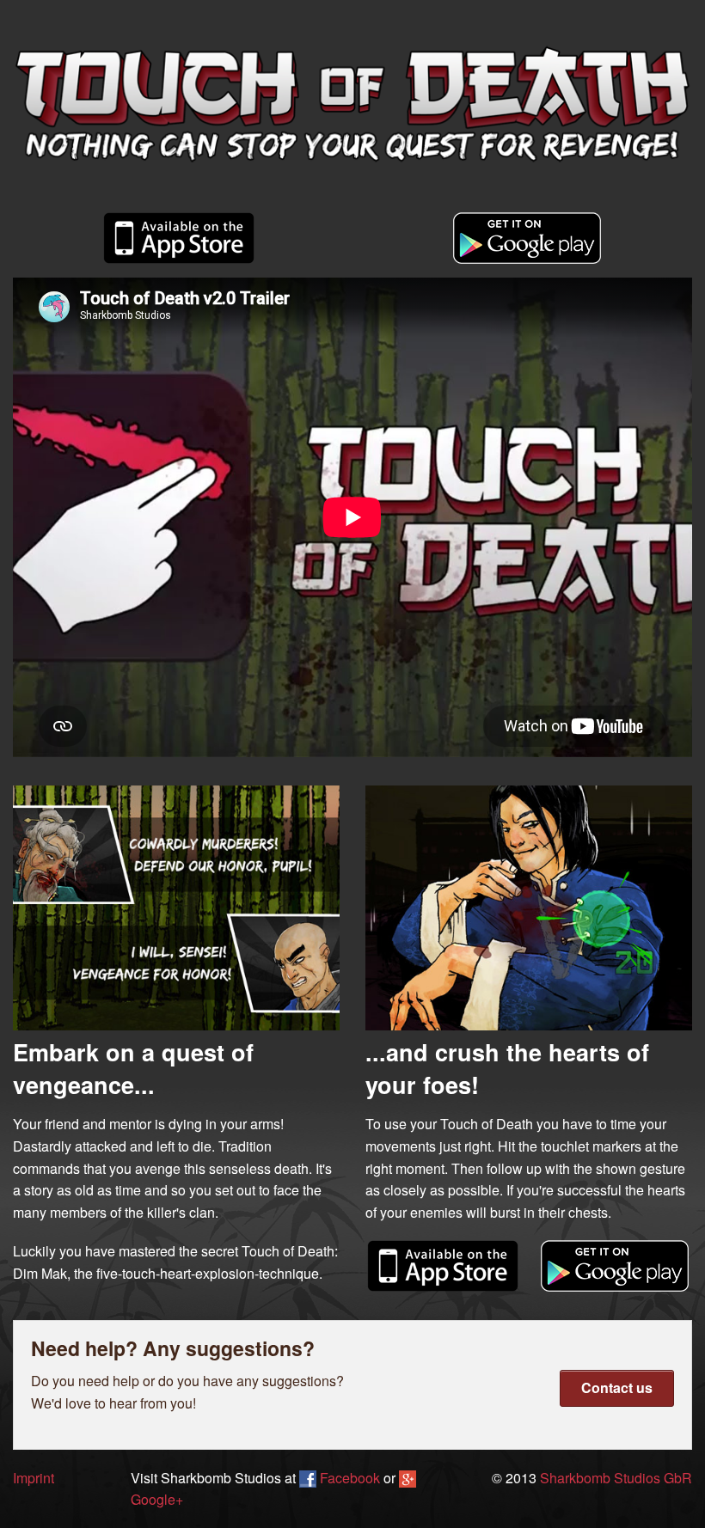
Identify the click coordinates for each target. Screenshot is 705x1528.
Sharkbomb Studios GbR (616, 1478)
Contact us (617, 1387)
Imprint (33, 1478)
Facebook (348, 1478)
